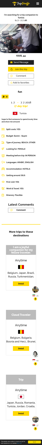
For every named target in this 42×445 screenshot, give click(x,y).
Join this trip (21, 69)
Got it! (34, 442)
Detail (21, 284)
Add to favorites (21, 82)
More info (19, 443)
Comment (21, 76)
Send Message (21, 62)
